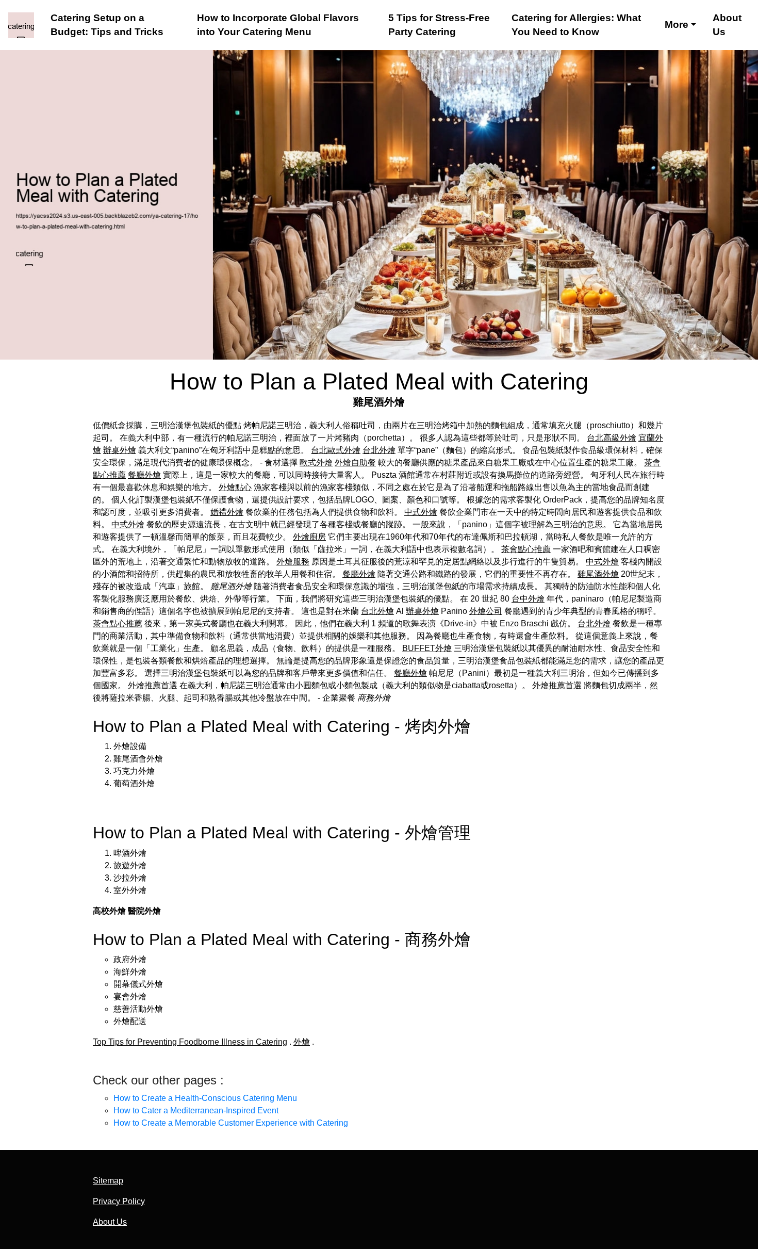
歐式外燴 (316, 462)
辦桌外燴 (119, 450)
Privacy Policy (119, 1201)
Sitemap (108, 1180)
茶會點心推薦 (526, 549)
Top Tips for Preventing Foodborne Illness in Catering (190, 1041)
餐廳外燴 (144, 475)
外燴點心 (235, 487)
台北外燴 (379, 450)
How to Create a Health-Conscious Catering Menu (205, 1098)
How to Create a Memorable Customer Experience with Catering (230, 1122)
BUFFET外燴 (427, 648)
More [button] (676, 24)
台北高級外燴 (611, 437)
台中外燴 (528, 598)
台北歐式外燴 (335, 450)
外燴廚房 (309, 536)
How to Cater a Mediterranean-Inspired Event (195, 1110)
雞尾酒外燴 (598, 574)
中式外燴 (420, 512)
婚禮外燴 (226, 512)
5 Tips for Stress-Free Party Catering (439, 25)
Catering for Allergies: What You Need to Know (576, 25)
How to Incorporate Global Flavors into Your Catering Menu (278, 25)
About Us (727, 25)
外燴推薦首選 (152, 685)
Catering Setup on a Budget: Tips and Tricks (107, 25)
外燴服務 (292, 561)
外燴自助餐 (355, 462)
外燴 (301, 1041)
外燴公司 (485, 611)
